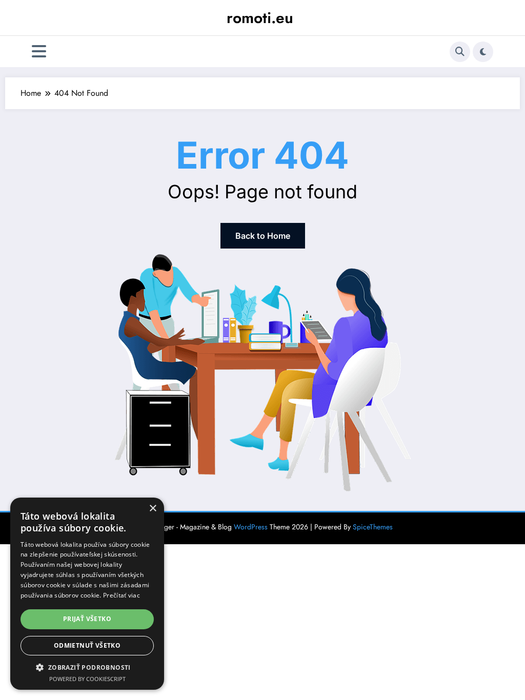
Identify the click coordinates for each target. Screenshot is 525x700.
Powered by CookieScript (87, 679)
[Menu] (39, 51)
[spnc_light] (483, 52)
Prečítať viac (121, 595)
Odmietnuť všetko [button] (87, 645)
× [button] (152, 508)
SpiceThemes (373, 527)
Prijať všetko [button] (87, 618)
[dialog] (87, 594)
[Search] (460, 51)
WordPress (251, 527)
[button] (87, 667)
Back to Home (262, 236)
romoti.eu (260, 18)
